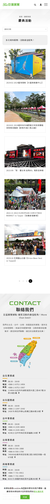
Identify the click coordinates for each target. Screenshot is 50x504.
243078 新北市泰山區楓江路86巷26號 (24, 411)
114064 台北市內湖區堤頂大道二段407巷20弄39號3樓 (27, 391)
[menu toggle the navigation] (46, 4)
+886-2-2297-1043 (16, 408)
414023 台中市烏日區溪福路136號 (23, 433)
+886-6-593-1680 (16, 448)
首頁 (20, 16)
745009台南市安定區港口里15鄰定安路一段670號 (27, 455)
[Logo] (11, 4)
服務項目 (27, 16)
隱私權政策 (38, 491)
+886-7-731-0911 (16, 472)
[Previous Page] (23, 281)
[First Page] (19, 281)
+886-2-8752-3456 (16, 384)
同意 (25, 497)
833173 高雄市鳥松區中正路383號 (23, 478)
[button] (35, 4)
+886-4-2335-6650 (16, 427)
